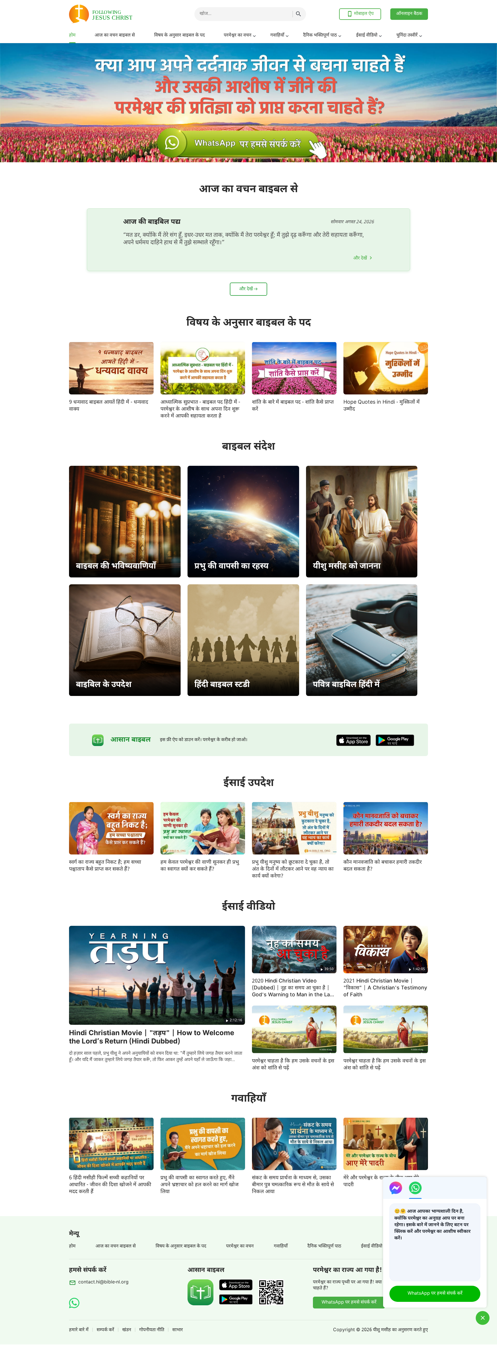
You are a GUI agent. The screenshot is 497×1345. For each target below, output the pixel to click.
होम (72, 36)
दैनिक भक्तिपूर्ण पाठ (320, 36)
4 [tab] (303, 157)
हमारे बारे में (79, 1330)
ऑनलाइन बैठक (409, 14)
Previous (22, 103)
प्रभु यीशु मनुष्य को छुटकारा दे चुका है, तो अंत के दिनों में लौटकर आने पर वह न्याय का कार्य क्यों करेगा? (293, 869)
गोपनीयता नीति (151, 1330)
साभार (177, 1330)
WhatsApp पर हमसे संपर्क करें (349, 1303)
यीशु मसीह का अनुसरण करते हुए (400, 1330)
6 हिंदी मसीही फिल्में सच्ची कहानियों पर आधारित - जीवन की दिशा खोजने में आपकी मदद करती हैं (110, 1185)
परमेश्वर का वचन (237, 36)
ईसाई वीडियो (366, 36)
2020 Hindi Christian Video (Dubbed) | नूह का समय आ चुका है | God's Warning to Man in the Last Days (293, 991)
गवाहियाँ (277, 36)
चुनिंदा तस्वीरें (407, 36)
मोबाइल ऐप (364, 14)
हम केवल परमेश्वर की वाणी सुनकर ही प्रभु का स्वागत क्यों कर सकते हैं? (199, 866)
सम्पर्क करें (105, 1330)
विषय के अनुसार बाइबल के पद (179, 36)
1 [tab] (194, 157)
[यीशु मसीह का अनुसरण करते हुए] (115, 14)
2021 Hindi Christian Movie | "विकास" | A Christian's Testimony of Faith (385, 988)
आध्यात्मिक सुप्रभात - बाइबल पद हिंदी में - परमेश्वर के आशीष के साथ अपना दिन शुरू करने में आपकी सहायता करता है (200, 409)
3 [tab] (267, 157)
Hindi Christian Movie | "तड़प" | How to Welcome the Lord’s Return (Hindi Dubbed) (151, 1037)
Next (475, 103)
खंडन (126, 1330)
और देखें (360, 258)
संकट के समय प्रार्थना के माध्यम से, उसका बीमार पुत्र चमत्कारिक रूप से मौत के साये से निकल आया (293, 1185)
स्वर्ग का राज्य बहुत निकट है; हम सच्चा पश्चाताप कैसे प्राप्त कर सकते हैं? (105, 866)
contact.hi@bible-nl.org (103, 1282)
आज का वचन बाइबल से (115, 36)
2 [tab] (230, 157)
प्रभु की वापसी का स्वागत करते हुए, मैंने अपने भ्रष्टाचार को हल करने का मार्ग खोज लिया (199, 1185)
